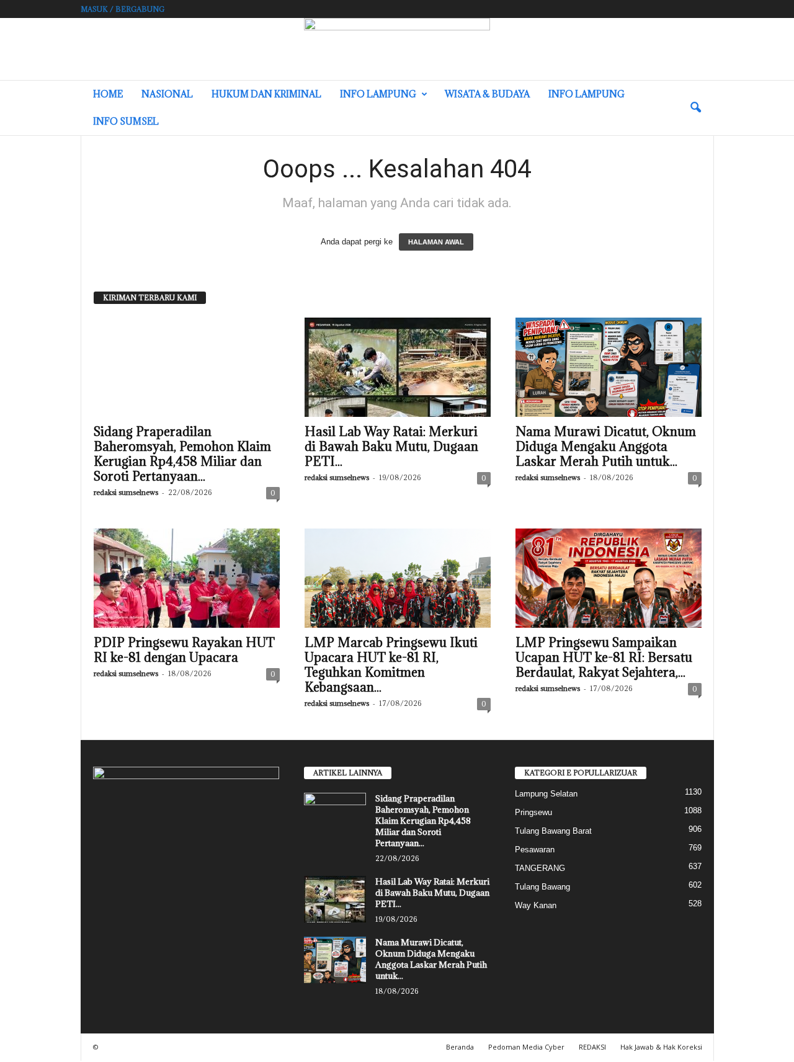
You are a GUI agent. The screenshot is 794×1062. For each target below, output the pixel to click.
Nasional (167, 94)
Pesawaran (535, 849)
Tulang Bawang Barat (553, 831)
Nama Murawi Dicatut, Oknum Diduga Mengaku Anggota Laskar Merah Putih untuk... (605, 447)
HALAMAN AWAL (436, 242)
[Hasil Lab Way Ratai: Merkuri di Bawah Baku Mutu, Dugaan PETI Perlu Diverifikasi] (398, 367)
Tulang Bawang (542, 886)
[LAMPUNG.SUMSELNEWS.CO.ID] (397, 49)
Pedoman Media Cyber (526, 1046)
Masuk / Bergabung (122, 9)
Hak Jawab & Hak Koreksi (661, 1046)
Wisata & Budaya (487, 94)
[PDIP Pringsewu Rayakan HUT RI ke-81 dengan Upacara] (187, 578)
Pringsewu (533, 812)
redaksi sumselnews (126, 492)
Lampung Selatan (546, 793)
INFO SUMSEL (126, 121)
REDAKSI (592, 1046)
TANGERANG (540, 868)
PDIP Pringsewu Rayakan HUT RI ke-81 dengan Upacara (184, 650)
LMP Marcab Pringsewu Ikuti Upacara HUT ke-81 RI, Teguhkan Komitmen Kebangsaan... (391, 665)
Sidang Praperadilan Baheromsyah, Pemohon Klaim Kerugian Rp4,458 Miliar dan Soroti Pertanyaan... (182, 454)
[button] (695, 108)
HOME (108, 94)
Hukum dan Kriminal (266, 94)
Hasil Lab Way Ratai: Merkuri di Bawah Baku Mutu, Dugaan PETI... (391, 447)
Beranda (460, 1046)
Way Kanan (535, 905)
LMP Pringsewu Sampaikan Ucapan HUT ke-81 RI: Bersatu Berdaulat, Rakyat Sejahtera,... (603, 657)
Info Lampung (378, 94)
